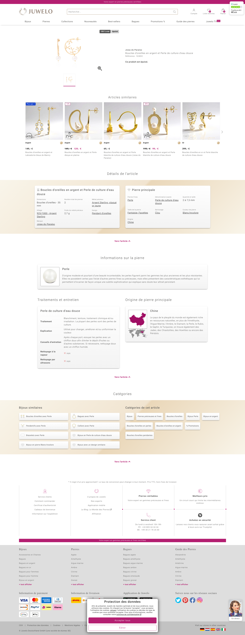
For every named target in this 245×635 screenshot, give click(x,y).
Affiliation (96, 514)
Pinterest (185, 600)
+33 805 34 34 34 (150, 527)
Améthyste (180, 559)
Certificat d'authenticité (45, 505)
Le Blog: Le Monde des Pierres (95, 509)
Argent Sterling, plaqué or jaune (104, 204)
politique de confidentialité (127, 614)
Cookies (56, 625)
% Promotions (192, 426)
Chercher (175, 11)
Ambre (74, 567)
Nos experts (96, 501)
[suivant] (221, 131)
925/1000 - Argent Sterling (47, 215)
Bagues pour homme (28, 576)
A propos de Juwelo (96, 497)
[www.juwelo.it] (223, 629)
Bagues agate (129, 555)
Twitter (178, 600)
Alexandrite (180, 555)
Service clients (45, 497)
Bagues (135, 21)
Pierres (46, 21)
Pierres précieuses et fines (149, 416)
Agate (74, 555)
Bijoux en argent (210, 416)
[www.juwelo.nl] (207, 629)
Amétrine (179, 563)
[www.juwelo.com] (218, 629)
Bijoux (28, 21)
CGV (21, 625)
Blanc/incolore (190, 212)
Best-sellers (114, 21)
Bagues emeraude (131, 576)
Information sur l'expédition (45, 514)
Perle (130, 200)
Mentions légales (72, 625)
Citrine (74, 571)
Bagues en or (25, 567)
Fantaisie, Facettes (138, 212)
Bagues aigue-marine (133, 563)
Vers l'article (121, 241)
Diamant (75, 576)
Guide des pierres (186, 21)
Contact (88, 625)
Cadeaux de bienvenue (44, 509)
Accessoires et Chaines (30, 555)
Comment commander (45, 501)
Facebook (192, 600)
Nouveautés (90, 21)
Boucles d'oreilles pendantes (139, 435)
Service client (148, 520)
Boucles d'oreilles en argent (169, 426)
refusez (113, 610)
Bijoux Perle (193, 416)
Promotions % (158, 21)
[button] (194, 11)
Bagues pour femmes (29, 571)
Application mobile (96, 505)
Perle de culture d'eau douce (167, 202)
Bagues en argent (27, 563)
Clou (157, 212)
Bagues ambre (130, 567)
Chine (131, 222)
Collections (67, 21)
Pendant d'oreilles (101, 213)
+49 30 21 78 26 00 (150, 530)
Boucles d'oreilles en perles (139, 426)
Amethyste (76, 559)
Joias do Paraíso (46, 224)
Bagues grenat (130, 580)
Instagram (199, 600)
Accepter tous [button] (122, 620)
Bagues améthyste (131, 559)
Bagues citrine (130, 571)
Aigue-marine (77, 563)
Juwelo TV (213, 21)
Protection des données (38, 625)
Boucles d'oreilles (174, 416)
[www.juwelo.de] (202, 629)
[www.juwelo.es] (213, 629)
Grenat (74, 580)
